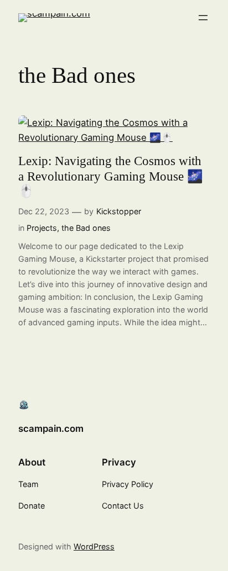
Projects (42, 227)
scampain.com (51, 428)
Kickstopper (118, 211)
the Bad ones (86, 227)
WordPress (94, 546)
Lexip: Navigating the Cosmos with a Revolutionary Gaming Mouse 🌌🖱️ (110, 176)
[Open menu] (203, 17)
